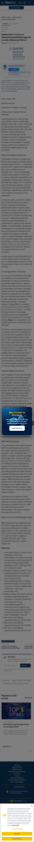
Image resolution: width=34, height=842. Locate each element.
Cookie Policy (15, 825)
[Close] (32, 806)
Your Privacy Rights (16, 829)
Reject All (17, 834)
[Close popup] (29, 409)
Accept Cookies (17, 838)
